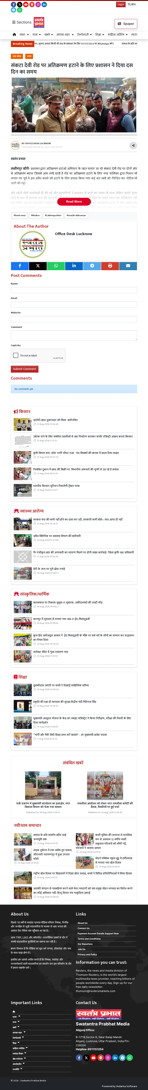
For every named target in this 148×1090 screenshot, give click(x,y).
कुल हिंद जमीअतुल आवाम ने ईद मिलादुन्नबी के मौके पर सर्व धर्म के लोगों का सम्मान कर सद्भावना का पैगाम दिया (83, 638)
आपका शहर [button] (63, 34)
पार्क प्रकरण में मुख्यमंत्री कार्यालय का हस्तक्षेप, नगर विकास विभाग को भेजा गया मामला (43, 805)
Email (14, 298)
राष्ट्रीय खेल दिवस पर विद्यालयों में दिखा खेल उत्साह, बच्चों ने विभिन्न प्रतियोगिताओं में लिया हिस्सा (83, 874)
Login (121, 4)
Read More (74, 201)
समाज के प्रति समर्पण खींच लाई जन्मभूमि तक (122, 44)
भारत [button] (23, 34)
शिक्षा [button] (98, 34)
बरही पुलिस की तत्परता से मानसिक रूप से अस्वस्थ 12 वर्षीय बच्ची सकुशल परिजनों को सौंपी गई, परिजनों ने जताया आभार (104, 841)
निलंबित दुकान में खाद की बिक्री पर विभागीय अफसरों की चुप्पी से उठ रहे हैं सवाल (76, 470)
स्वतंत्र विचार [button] (18, 1053)
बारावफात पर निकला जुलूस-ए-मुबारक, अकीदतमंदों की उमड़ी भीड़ (68, 603)
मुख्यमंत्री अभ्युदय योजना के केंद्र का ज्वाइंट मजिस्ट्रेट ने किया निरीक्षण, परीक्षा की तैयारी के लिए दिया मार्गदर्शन (82, 720)
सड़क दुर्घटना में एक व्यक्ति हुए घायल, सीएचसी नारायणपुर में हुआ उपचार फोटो (52, 854)
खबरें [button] (47, 34)
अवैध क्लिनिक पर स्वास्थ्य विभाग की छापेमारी (57, 536)
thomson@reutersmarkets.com (95, 991)
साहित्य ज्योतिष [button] (116, 34)
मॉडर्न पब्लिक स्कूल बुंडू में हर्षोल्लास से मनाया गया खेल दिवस (113, 860)
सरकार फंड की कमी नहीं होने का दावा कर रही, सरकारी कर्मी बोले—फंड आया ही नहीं (77, 520)
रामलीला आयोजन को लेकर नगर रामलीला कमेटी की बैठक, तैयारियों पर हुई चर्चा (105, 805)
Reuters (81, 970)
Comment (16, 327)
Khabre (36, 215)
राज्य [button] (35, 34)
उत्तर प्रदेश (17, 56)
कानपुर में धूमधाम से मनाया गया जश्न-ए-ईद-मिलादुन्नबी (61, 619)
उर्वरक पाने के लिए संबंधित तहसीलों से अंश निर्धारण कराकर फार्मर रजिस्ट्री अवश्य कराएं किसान (83, 437)
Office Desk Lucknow (73, 234)
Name (14, 284)
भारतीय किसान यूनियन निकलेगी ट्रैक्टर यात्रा (56, 486)
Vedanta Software (126, 1086)
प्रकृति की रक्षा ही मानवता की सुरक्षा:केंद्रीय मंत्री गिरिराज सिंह (64, 702)
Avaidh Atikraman (77, 215)
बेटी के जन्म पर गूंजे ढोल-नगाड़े (49, 569)
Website (16, 313)
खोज (133, 4)
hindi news (20, 215)
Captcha (16, 345)
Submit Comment (24, 369)
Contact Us (84, 928)
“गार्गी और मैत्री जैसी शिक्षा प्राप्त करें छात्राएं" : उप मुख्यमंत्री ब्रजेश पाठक (70, 735)
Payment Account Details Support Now (98, 933)
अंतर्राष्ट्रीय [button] (17, 1064)
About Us (83, 923)
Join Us (81, 949)
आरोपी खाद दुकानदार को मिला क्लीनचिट (55, 420)
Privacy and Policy (87, 954)
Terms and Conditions (89, 938)
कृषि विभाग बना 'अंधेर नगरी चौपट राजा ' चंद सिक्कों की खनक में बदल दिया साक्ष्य (76, 453)
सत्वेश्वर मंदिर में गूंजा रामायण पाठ (50, 652)
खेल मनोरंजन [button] (18, 1058)
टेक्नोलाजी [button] (83, 34)
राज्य (29, 56)
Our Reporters (85, 944)
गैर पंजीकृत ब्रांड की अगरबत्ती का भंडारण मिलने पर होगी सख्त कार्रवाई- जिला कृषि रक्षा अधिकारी (83, 553)
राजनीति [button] (16, 1069)
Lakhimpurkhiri (53, 215)
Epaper (128, 24)
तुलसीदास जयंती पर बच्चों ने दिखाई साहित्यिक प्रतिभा (61, 685)
